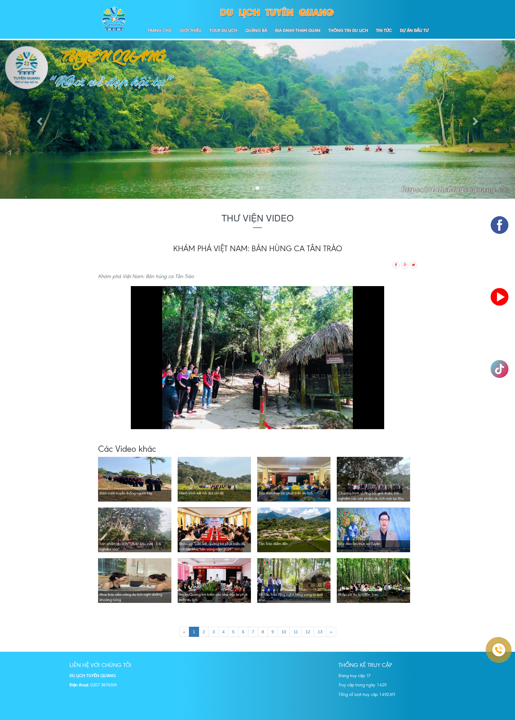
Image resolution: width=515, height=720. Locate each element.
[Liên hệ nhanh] (491, 627)
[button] (38, 119)
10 (283, 631)
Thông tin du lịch (348, 30)
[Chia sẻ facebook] (396, 264)
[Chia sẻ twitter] (413, 264)
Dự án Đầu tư (414, 30)
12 (307, 631)
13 (320, 631)
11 (296, 631)
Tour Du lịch (223, 30)
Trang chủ (160, 30)
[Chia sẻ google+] (405, 264)
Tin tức (384, 30)
